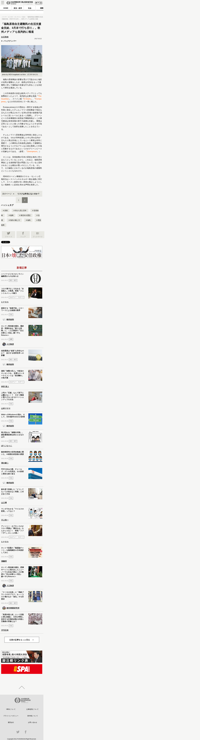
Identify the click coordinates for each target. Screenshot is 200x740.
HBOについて (11, 709)
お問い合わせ (32, 722)
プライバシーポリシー (10, 716)
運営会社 (11, 722)
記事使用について (33, 709)
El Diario (27, 99)
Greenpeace (32, 151)
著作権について (32, 716)
